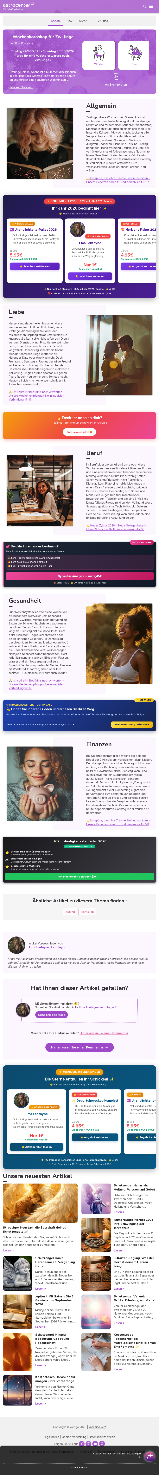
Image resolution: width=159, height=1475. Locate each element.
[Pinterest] (102, 1444)
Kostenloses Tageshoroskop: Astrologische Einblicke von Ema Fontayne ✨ (135, 1341)
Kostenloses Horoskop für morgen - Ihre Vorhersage (55, 1379)
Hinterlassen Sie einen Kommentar (77, 1047)
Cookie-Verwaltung (74, 1437)
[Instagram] (88, 1444)
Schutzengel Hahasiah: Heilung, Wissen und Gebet (134, 1187)
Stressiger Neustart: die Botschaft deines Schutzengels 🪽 (34, 1229)
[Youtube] (95, 1444)
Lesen (7, 1250)
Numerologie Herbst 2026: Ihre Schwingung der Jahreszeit (134, 1224)
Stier (135, 64)
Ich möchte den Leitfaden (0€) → (79, 876)
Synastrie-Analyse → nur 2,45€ (80, 576)
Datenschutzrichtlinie (102, 1437)
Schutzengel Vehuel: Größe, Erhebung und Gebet (135, 1298)
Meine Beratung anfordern (131, 724)
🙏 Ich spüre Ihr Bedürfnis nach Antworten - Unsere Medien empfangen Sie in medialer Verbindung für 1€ (36, 395)
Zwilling (70, 911)
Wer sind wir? (97, 1427)
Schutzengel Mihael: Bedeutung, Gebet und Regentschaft (52, 1339)
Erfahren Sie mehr (21, 87)
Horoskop (87, 911)
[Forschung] (144, 6)
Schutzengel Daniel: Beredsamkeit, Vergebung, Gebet (55, 1262)
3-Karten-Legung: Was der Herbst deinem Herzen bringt (134, 1262)
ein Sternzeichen (116, 84)
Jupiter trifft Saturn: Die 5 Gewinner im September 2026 (54, 1300)
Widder (99, 64)
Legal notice (51, 1437)
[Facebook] (82, 1444)
